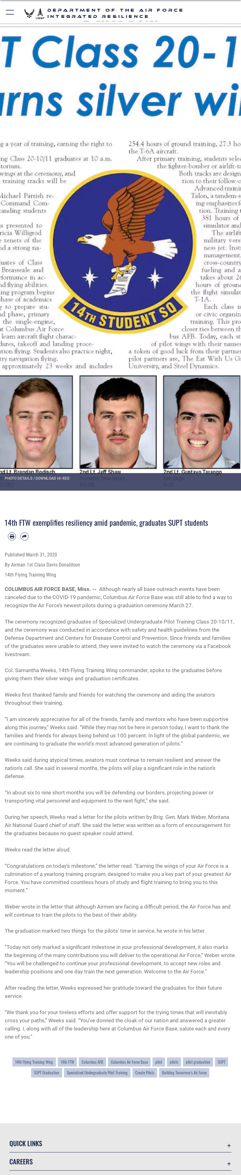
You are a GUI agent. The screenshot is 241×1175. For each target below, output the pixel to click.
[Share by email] (24, 536)
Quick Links (25, 1143)
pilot (158, 1062)
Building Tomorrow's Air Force (184, 1073)
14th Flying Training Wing (34, 1062)
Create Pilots (144, 1073)
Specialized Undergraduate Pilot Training (97, 1073)
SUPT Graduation (46, 1073)
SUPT (221, 1062)
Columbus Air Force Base (129, 1062)
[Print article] (12, 536)
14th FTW (67, 1062)
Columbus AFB (92, 1062)
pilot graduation (198, 1062)
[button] (10, 13)
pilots (174, 1062)
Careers (21, 1161)
